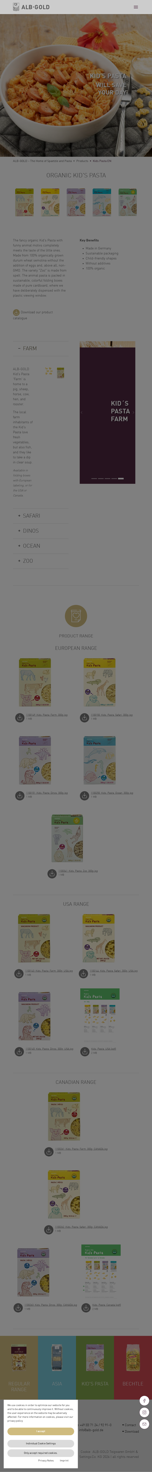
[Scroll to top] (144, 1437)
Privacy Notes (46, 1460)
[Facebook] (144, 1401)
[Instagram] (144, 1412)
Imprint (64, 1460)
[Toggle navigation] (136, 7)
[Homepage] (31, 7)
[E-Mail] (144, 1424)
